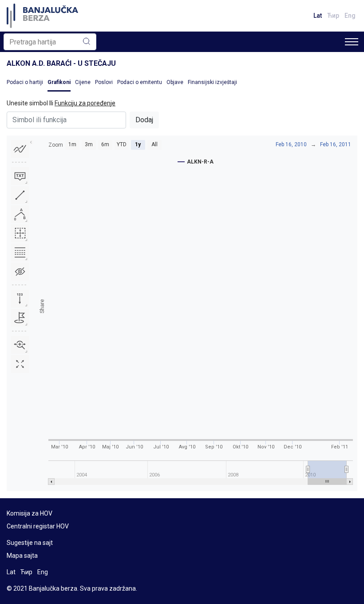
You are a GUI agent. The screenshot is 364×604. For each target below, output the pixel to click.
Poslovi (104, 82)
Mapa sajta (22, 555)
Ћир (333, 15)
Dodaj (144, 120)
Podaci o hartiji (25, 82)
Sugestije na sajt (30, 542)
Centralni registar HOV (38, 526)
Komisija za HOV (29, 513)
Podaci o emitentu (139, 82)
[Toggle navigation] (351, 41)
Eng (350, 15)
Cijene (83, 82)
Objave (174, 82)
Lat (317, 15)
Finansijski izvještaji (212, 82)
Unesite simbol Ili (61, 103)
